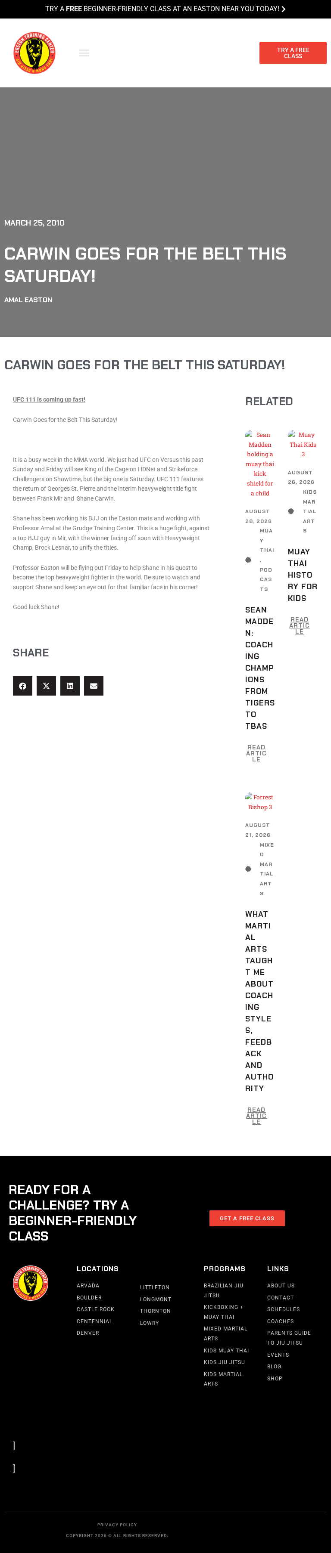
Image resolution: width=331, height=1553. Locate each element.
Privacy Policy (117, 1524)
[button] (84, 53)
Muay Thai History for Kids (303, 575)
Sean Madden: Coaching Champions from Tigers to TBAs (260, 668)
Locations (98, 1268)
